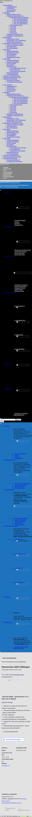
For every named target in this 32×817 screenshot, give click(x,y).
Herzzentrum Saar (18, 675)
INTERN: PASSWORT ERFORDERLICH (21, 414)
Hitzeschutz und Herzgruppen (23, 250)
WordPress (23, 816)
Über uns (6, 192)
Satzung (17, 222)
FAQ (4, 170)
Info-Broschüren (7, 172)
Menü (2, 421)
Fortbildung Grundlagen (21, 285)
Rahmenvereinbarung (20, 286)
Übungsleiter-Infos (9, 256)
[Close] (0, 418)
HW (3, 761)
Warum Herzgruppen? (21, 251)
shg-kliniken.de (6, 765)
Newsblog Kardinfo (20, 220)
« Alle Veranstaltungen (9, 658)
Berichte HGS (7, 175)
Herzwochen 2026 (20, 254)
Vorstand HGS (19, 225)
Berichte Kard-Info (8, 176)
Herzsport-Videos (19, 291)
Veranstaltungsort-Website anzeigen (11, 803)
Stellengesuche (19, 289)
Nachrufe (17, 223)
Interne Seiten (8, 389)
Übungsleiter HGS (20, 306)
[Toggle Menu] (0, 423)
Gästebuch (7, 363)
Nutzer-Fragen (7, 169)
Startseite (5, 167)
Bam (30, 816)
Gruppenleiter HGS (20, 320)
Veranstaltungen (7, 173)
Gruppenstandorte (19, 349)
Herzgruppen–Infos (9, 226)
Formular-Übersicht (20, 288)
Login (5, 178)
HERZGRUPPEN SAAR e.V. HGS (10, 182)
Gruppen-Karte (19, 334)
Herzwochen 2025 (20, 253)
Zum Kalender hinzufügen (13, 739)
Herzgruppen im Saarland (11, 292)
